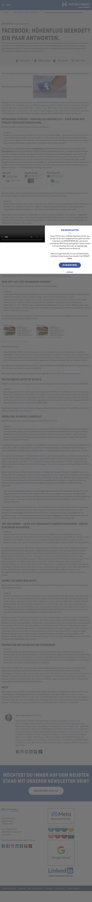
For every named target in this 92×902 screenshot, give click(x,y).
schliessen (70, 272)
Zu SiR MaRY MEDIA (70, 265)
